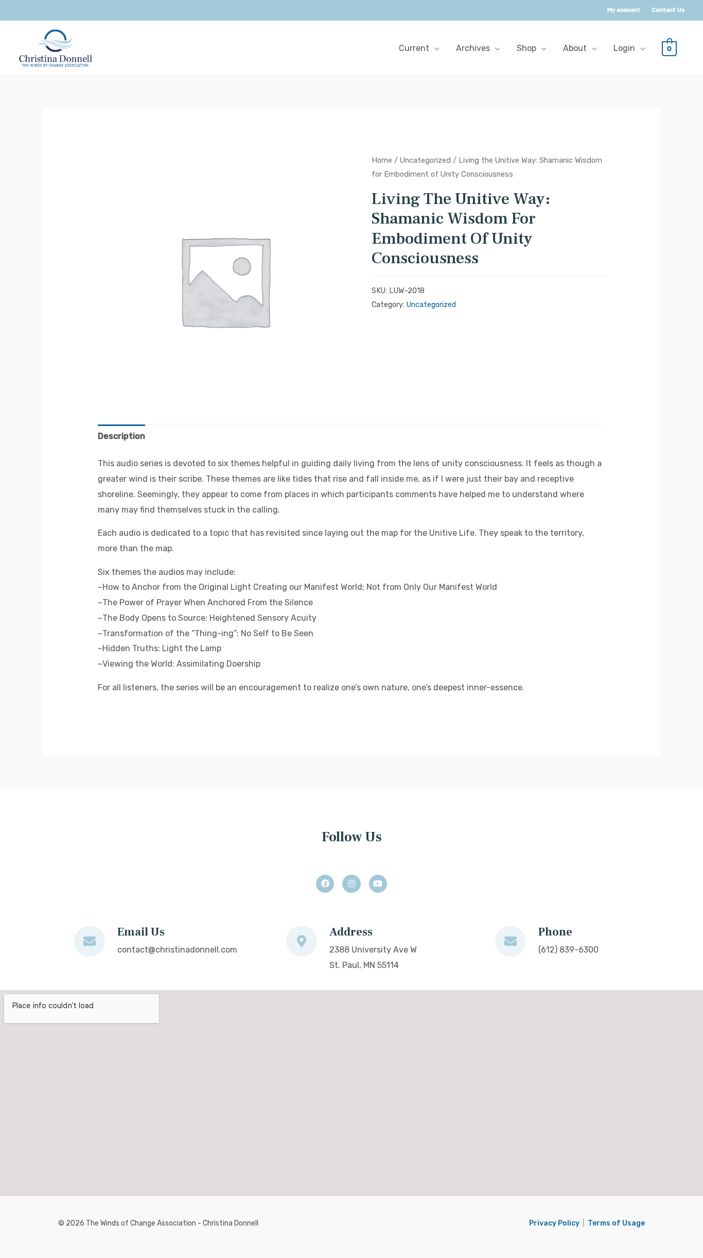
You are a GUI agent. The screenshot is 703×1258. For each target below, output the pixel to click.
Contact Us (668, 10)
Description (121, 436)
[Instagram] (351, 884)
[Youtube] (378, 884)
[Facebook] (325, 884)
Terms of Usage (616, 1223)
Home (382, 160)
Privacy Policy (554, 1223)
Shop (526, 48)
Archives (473, 48)
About (575, 48)
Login (624, 48)
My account (623, 10)
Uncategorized (425, 160)
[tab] (121, 436)
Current (414, 48)
